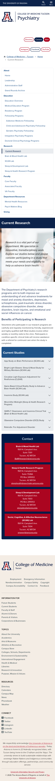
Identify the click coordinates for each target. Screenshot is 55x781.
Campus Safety (31, 582)
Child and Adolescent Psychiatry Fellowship (25, 126)
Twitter (7, 721)
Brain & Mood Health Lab (16, 156)
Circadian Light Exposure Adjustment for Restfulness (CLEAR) (22, 378)
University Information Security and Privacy (27, 772)
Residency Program (13, 111)
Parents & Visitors (9, 617)
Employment (15, 579)
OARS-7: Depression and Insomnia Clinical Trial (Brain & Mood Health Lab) (25, 412)
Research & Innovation (12, 670)
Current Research (13, 151)
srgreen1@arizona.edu (27, 532)
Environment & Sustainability (14, 656)
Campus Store (8, 648)
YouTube (45, 49)
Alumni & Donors (9, 613)
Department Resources (14, 196)
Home (40, 56)
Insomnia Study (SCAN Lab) (16, 395)
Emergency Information (34, 579)
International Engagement (13, 659)
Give (47, 39)
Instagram (24, 49)
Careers (39, 39)
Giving (7, 212)
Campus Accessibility (15, 586)
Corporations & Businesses (13, 621)
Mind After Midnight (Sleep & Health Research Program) (24, 403)
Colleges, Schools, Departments (16, 652)
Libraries (5, 666)
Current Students (9, 606)
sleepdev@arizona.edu (27, 508)
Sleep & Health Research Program (20, 171)
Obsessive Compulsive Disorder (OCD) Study (24, 420)
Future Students (9, 603)
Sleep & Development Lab (16, 166)
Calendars (6, 690)
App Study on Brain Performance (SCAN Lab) (24, 361)
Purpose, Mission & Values (13, 673)
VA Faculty (10, 191)
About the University (11, 634)
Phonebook (7, 701)
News (4, 697)
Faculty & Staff (8, 610)
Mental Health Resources (16, 201)
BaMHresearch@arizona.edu (27, 458)
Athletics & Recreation (12, 645)
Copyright (45, 582)
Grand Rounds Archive (15, 90)
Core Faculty (10, 181)
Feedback (44, 586)
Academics (7, 638)
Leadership (10, 80)
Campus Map (7, 693)
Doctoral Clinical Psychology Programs (22, 141)
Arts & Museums (9, 641)
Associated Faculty (13, 186)
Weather (5, 704)
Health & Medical (9, 663)
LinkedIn (8, 728)
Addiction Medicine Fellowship (20, 121)
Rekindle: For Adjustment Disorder (19, 427)
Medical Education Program (17, 106)
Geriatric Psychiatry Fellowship (20, 131)
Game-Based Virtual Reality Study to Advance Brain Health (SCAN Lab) (24, 387)
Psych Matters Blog (13, 206)
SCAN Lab (9, 161)
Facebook (35, 49)
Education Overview (14, 101)
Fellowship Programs (14, 116)
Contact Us (33, 586)
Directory (28, 39)
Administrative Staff (13, 85)
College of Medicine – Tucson (20, 56)
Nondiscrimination (14, 582)
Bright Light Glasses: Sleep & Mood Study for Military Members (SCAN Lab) (24, 369)
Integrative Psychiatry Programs (19, 136)
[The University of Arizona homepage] (15, 3)
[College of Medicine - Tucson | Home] (27, 565)
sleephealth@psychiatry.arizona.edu (27, 483)
